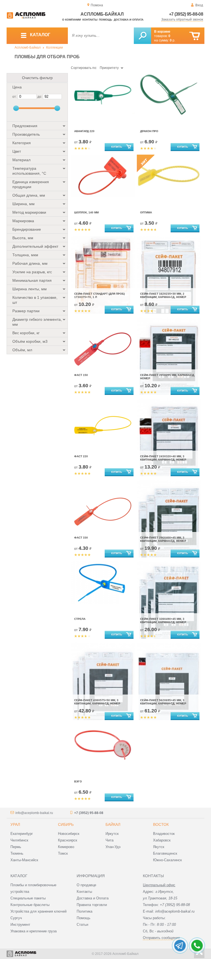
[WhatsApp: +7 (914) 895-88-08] (197, 946)
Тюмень (16, 853)
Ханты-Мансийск (24, 860)
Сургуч (16, 918)
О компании (71, 19)
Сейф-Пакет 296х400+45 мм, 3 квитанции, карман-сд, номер (163, 539)
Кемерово (66, 847)
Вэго (78, 781)
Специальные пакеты (28, 898)
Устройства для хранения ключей (38, 911)
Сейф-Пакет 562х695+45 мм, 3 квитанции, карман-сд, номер (163, 702)
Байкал (113, 824)
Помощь (105, 19)
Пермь (15, 847)
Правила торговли (92, 905)
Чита (109, 840)
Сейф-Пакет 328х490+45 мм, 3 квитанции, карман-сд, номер (163, 620)
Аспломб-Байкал (28, 47)
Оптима (146, 212)
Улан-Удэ (113, 847)
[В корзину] (194, 36)
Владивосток (164, 834)
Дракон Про (149, 131)
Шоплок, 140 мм (86, 212)
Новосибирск (68, 834)
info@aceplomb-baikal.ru (34, 813)
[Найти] (142, 35)
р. (172, 40)
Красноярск (67, 840)
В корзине (162, 32)
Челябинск (19, 840)
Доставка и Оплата (93, 898)
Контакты (90, 19)
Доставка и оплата (128, 19)
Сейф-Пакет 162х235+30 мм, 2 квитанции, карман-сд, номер (163, 295)
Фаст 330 (81, 537)
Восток (161, 824)
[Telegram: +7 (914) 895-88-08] (180, 946)
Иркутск (112, 834)
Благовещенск (165, 853)
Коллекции (54, 47)
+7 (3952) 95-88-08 (186, 14)
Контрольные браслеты (29, 905)
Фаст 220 (81, 456)
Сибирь (66, 824)
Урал (15, 824)
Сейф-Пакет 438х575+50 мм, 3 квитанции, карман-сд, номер (97, 702)
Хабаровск (162, 840)
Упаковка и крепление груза (33, 931)
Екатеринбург (21, 834)
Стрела (79, 618)
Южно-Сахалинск (167, 860)
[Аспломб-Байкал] (26, 17)
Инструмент (20, 924)
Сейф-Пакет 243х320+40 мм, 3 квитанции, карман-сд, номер (163, 458)
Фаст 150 (81, 375)
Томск (63, 853)
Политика (84, 911)
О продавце (86, 885)
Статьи (82, 924)
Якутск (158, 847)
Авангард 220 (84, 131)
